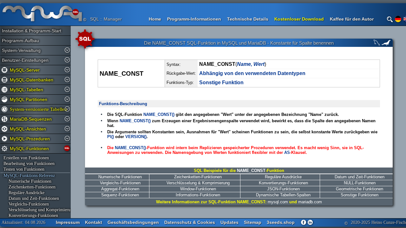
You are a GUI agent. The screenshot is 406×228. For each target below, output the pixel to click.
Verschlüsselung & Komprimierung (198, 182)
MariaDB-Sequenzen (31, 119)
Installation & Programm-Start (29, 30)
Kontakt (93, 222)
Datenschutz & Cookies (189, 222)
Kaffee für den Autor (352, 19)
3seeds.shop (281, 222)
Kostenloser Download (299, 19)
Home (155, 19)
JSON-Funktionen (283, 189)
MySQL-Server (25, 70)
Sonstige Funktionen (359, 195)
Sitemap (252, 222)
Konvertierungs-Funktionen (30, 215)
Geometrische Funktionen (359, 189)
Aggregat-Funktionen (120, 189)
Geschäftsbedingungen (133, 222)
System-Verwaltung (21, 50)
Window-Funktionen (198, 189)
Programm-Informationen (194, 19)
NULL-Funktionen (360, 182)
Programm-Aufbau (20, 40)
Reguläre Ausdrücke (23, 192)
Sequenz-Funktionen (120, 195)
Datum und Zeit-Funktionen (31, 198)
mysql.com (278, 202)
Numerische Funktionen (27, 181)
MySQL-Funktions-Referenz (29, 175)
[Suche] (390, 19)
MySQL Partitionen (28, 99)
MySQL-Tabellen (26, 89)
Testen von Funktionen (23, 169)
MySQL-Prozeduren (30, 138)
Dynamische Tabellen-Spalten (283, 195)
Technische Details (247, 19)
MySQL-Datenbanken (31, 79)
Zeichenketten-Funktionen (29, 187)
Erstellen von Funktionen (26, 157)
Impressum (68, 222)
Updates (229, 222)
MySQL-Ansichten (28, 128)
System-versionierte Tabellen (37, 109)
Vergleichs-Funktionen (26, 204)
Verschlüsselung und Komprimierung (35, 209)
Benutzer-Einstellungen (25, 60)
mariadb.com (310, 202)
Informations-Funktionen (198, 195)
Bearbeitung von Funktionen (29, 163)
